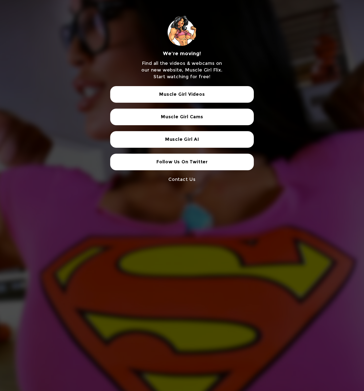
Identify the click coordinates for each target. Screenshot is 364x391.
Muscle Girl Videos (182, 94)
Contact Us (182, 179)
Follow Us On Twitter (182, 162)
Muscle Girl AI (182, 139)
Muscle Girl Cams (182, 117)
